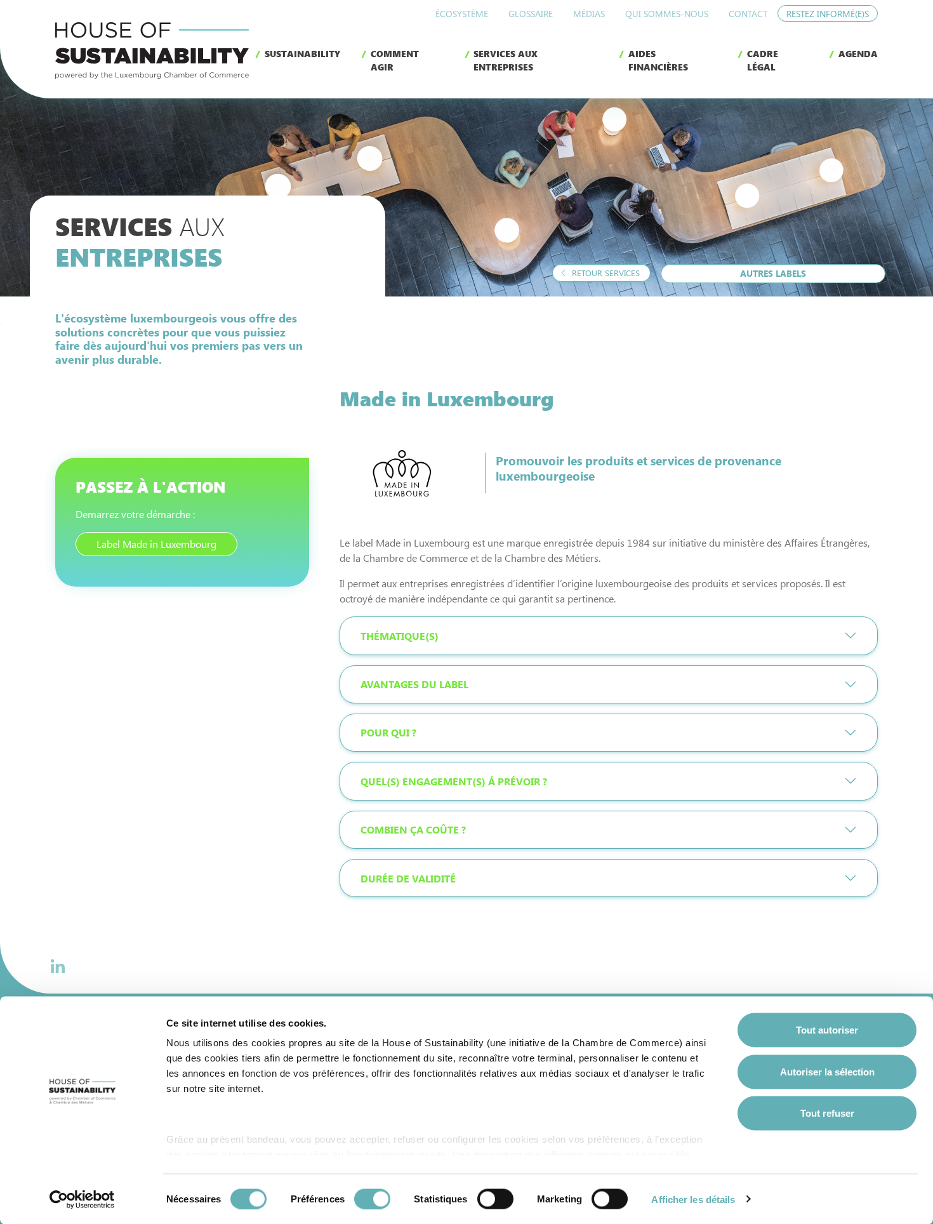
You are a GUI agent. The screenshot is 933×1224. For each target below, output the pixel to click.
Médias (589, 14)
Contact (748, 14)
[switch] (372, 1198)
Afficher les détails (693, 1199)
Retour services (604, 272)
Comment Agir (395, 60)
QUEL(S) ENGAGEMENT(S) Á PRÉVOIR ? (454, 781)
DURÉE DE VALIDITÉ (408, 878)
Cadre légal (762, 60)
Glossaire (530, 14)
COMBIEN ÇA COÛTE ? (413, 829)
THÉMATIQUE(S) (400, 635)
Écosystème (461, 14)
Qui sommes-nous (666, 14)
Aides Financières (658, 60)
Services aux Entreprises (505, 60)
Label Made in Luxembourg (156, 543)
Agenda (858, 54)
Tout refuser (827, 1113)
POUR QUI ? (388, 732)
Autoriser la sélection (827, 1071)
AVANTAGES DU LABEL (414, 684)
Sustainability (302, 54)
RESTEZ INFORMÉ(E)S (827, 14)
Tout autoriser (827, 1030)
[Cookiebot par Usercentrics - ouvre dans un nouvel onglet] (82, 1199)
